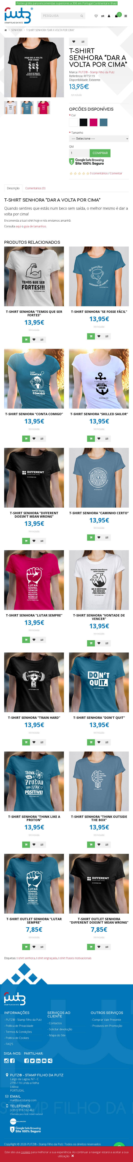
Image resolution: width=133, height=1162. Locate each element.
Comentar (116, 173)
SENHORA (16, 30)
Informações (16, 1013)
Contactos (55, 1023)
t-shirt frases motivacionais (74, 958)
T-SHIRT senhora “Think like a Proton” (34, 818)
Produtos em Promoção (107, 1026)
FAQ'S (9, 1044)
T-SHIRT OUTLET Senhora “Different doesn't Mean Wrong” (99, 920)
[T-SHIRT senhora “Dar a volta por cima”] (34, 67)
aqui (18, 226)
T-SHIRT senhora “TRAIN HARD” (34, 718)
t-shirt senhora (26, 958)
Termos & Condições (19, 1032)
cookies (25, 1152)
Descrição (13, 188)
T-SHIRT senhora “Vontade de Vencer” (99, 617)
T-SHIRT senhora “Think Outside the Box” (99, 818)
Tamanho (77, 133)
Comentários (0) (35, 188)
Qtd (71, 146)
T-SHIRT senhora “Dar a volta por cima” (50, 30)
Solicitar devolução (60, 1029)
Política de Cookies (17, 1038)
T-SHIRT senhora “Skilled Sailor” (99, 414)
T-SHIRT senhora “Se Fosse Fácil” (99, 312)
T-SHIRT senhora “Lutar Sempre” (34, 615)
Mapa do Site (57, 1035)
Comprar (100, 153)
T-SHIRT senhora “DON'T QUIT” (99, 718)
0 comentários (99, 173)
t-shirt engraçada (46, 958)
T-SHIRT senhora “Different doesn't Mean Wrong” (34, 515)
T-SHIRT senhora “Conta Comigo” (34, 414)
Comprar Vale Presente (106, 1020)
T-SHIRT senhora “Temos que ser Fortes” (34, 313)
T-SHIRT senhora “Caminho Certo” (99, 513)
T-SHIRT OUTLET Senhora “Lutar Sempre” (34, 920)
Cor (73, 115)
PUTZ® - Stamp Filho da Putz (96, 72)
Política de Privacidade (19, 1026)
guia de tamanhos (35, 226)
